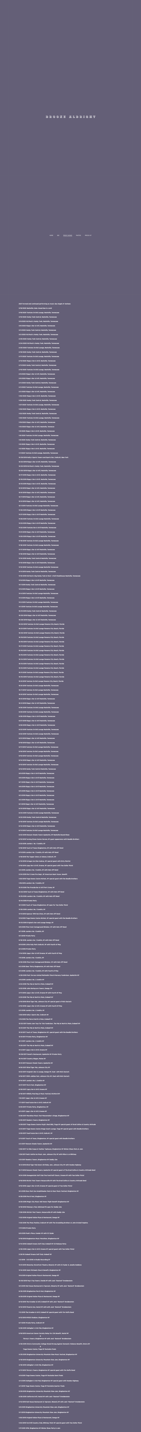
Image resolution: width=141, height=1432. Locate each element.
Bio (58, 235)
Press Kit (88, 235)
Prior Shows (67, 235)
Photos (78, 235)
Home (51, 235)
